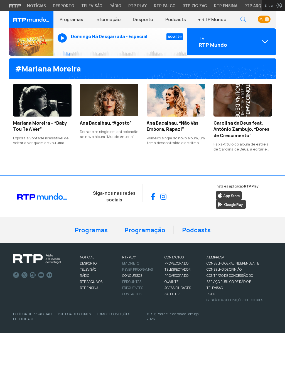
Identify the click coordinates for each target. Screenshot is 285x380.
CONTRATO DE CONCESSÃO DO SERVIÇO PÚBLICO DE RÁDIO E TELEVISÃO (230, 281)
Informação (108, 19)
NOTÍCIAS (87, 257)
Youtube (41, 275)
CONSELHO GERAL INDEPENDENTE (233, 263)
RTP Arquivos (258, 5)
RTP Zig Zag (195, 5)
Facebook (16, 275)
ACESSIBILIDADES (177, 287)
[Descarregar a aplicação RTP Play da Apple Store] (229, 195)
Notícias (36, 5)
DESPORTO (88, 263)
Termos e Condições (112, 314)
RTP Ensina (225, 5)
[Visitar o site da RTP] (15, 5)
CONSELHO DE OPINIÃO (224, 269)
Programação (144, 230)
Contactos (131, 294)
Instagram (33, 275)
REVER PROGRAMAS (137, 269)
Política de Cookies (74, 314)
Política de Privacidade (33, 314)
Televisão (91, 5)
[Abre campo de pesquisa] (243, 19)
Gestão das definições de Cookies (235, 300)
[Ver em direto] (31, 42)
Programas (71, 19)
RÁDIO (84, 275)
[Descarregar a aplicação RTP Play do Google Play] (231, 204)
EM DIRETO (130, 263)
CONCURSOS (132, 275)
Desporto (63, 5)
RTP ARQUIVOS (91, 281)
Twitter (24, 275)
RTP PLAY (129, 257)
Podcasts (175, 19)
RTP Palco (165, 5)
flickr (49, 275)
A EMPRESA (215, 257)
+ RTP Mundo (212, 19)
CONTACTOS (174, 257)
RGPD (211, 294)
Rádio (115, 5)
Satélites (172, 294)
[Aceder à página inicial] (31, 19)
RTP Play (137, 5)
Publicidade (23, 319)
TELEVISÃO (88, 269)
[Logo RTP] (37, 259)
